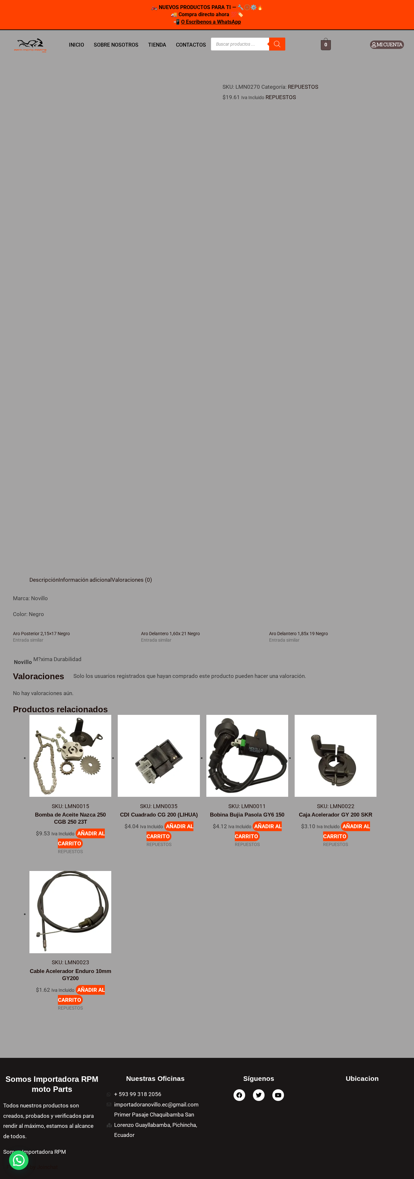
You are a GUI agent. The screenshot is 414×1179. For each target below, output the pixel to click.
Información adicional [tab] (85, 580)
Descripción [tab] (44, 580)
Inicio (76, 45)
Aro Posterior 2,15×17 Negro (41, 633)
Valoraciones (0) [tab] (132, 580)
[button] (18, 1160)
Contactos (191, 45)
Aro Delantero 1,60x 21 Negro (170, 633)
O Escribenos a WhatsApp (211, 22)
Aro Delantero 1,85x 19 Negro (298, 633)
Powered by (32, 1167)
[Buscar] (277, 44)
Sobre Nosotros (116, 45)
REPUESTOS (303, 87)
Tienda (157, 45)
